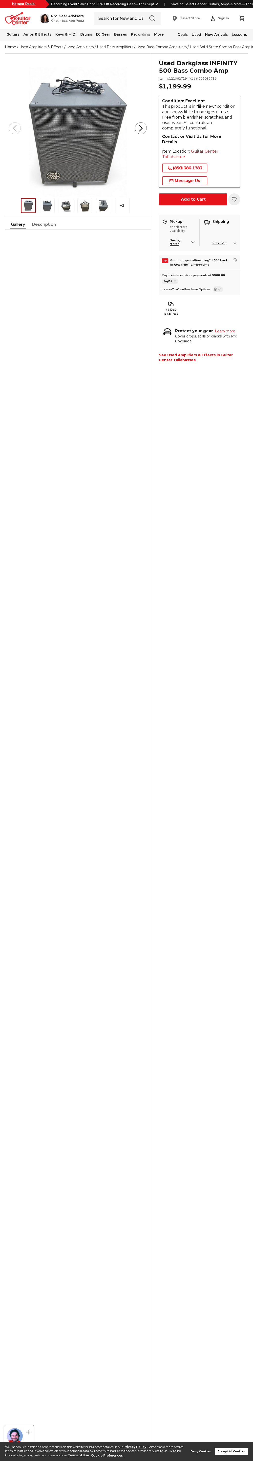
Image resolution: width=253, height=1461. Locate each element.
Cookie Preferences (107, 1455)
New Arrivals (216, 34)
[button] (62, 18)
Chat (55, 20)
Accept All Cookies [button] (231, 1451)
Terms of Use (78, 1455)
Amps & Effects (37, 34)
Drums (86, 34)
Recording (140, 34)
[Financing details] (235, 260)
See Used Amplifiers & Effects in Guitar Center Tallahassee (196, 357)
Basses (120, 34)
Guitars (13, 34)
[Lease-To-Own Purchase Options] (217, 289)
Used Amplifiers (80, 47)
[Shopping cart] (241, 18)
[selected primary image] (78, 128)
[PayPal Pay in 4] (170, 281)
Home (10, 47)
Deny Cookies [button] (200, 1451)
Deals (183, 34)
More (159, 34)
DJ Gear (103, 34)
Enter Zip (219, 243)
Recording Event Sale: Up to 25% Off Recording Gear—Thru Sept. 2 (104, 4)
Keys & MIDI (65, 34)
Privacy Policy (135, 1447)
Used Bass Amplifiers (115, 47)
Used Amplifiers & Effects (41, 47)
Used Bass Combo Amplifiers (161, 47)
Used (196, 34)
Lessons (239, 34)
